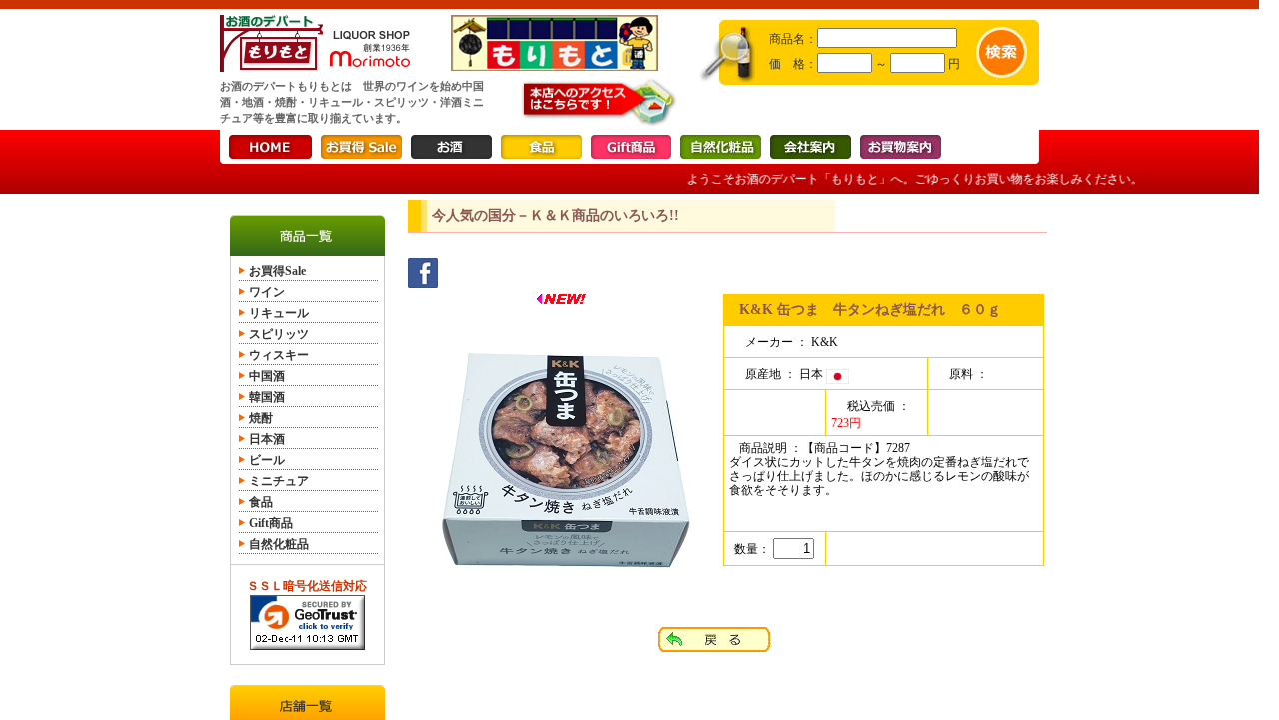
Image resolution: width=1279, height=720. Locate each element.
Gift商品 (631, 147)
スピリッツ (279, 334)
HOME (270, 147)
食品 (541, 147)
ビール (267, 460)
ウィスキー (279, 355)
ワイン (267, 292)
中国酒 (267, 376)
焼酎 (261, 418)
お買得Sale (361, 147)
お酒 (451, 147)
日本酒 (267, 439)
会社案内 (810, 147)
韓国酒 (267, 397)
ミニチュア (279, 481)
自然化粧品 (720, 147)
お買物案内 (900, 147)
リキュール (279, 313)
